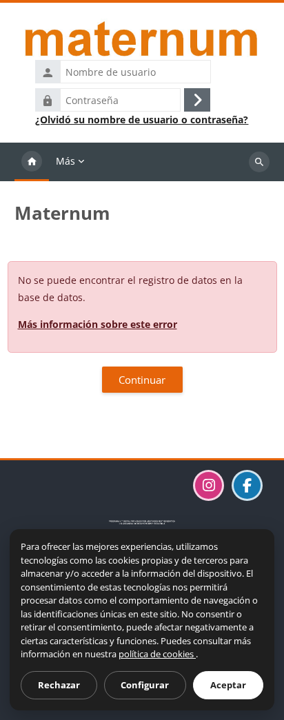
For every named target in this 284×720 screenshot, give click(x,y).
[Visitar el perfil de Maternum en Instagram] (208, 485)
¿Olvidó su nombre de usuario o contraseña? (141, 120)
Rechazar (59, 685)
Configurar (145, 685)
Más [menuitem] (65, 160)
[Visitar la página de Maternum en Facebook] (247, 485)
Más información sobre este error (97, 324)
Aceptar (228, 685)
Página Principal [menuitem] (31, 162)
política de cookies (157, 654)
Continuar (142, 380)
